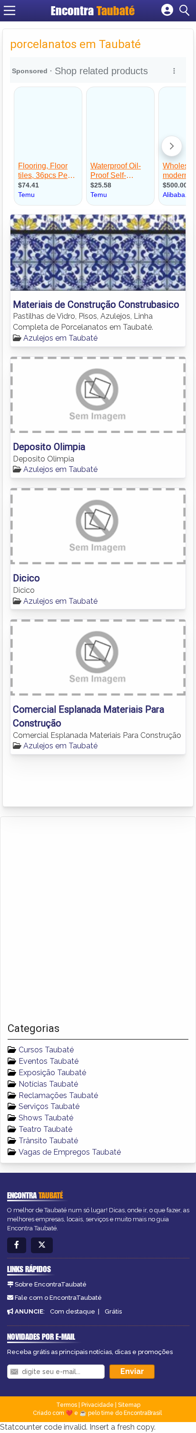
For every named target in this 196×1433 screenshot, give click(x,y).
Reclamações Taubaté (58, 1095)
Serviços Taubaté (49, 1106)
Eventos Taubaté (48, 1061)
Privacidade (97, 1405)
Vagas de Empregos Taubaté (70, 1152)
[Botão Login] (167, 10)
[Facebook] (16, 1245)
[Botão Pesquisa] (186, 10)
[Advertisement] (98, 920)
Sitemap (129, 1405)
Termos (66, 1405)
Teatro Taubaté (45, 1129)
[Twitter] (42, 1245)
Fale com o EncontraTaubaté (58, 1297)
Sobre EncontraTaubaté (51, 1284)
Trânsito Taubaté (48, 1140)
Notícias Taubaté (48, 1084)
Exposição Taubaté (52, 1072)
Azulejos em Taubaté (60, 338)
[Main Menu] (9, 10)
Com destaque (72, 1311)
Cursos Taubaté (46, 1049)
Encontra (93, 10)
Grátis (113, 1311)
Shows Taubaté (46, 1117)
